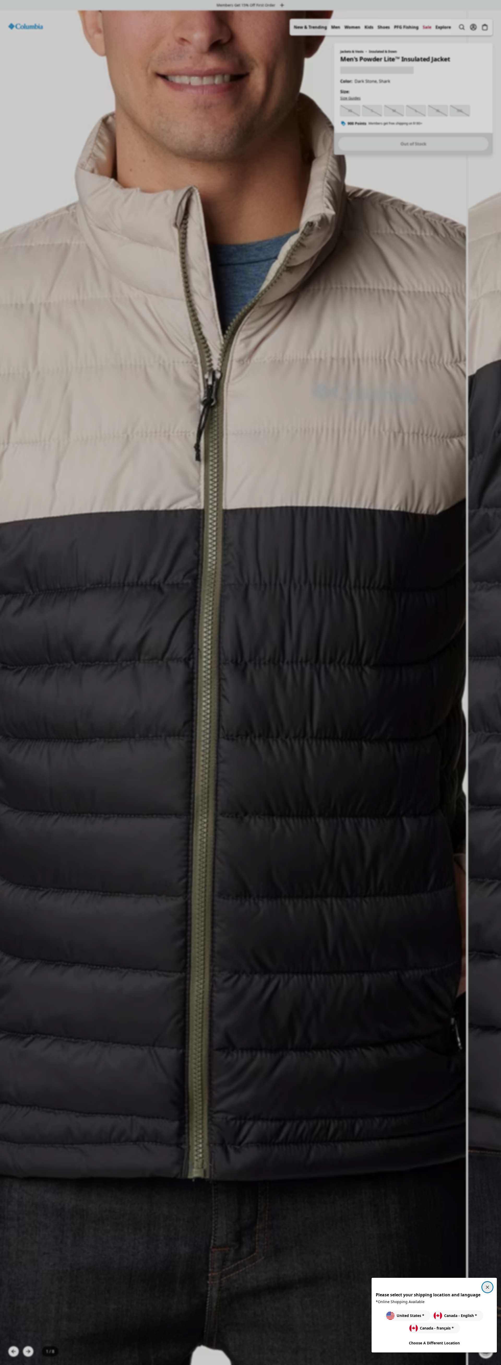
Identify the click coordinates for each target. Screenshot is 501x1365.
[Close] (487, 1287)
